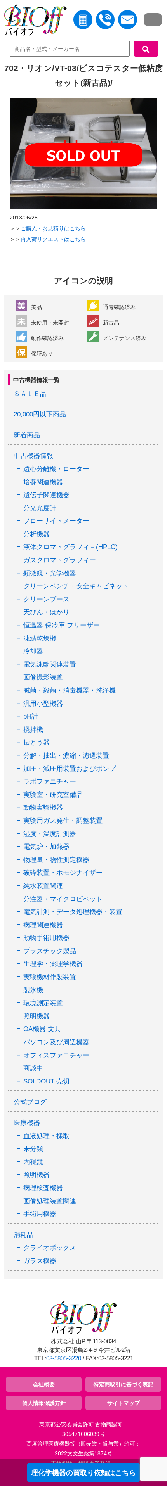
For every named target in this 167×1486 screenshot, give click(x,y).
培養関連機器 (43, 482)
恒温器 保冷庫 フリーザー (61, 625)
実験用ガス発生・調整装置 (63, 820)
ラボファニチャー (49, 781)
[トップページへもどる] (33, 21)
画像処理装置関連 (49, 1201)
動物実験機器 (43, 807)
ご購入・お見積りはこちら (53, 228)
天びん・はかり (46, 612)
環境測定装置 (43, 1003)
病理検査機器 (43, 1188)
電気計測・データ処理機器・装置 (72, 912)
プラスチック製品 (49, 951)
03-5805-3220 (63, 1358)
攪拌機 (33, 729)
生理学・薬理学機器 (53, 964)
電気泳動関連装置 (49, 664)
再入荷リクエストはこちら (53, 239)
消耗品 (23, 1235)
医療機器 (27, 1123)
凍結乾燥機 (39, 638)
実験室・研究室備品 (53, 794)
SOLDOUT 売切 (46, 1081)
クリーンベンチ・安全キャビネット (76, 586)
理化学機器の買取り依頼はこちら (83, 1473)
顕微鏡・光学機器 (49, 573)
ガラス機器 (39, 1261)
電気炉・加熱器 (46, 846)
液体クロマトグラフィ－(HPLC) (70, 547)
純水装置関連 (43, 886)
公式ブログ (30, 1102)
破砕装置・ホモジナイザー (63, 872)
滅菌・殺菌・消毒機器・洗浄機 (69, 690)
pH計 (30, 716)
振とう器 (36, 742)
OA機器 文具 (42, 1029)
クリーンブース (46, 599)
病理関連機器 (43, 925)
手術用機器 (39, 1214)
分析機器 (36, 534)
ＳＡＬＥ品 (30, 393)
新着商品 (27, 435)
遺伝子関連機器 (46, 495)
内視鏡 (33, 1162)
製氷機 (33, 990)
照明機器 (36, 1016)
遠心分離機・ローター (56, 469)
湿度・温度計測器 (49, 834)
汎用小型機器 (43, 703)
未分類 (33, 1149)
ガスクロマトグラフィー (59, 560)
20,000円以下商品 (40, 414)
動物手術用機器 (46, 938)
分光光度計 (39, 508)
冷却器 (33, 651)
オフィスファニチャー (56, 1055)
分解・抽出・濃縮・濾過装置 (66, 755)
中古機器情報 (33, 456)
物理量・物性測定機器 (56, 860)
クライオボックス (49, 1247)
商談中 (33, 1068)
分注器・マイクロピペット (63, 899)
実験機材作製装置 (49, 977)
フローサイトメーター (56, 521)
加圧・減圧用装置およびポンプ (69, 768)
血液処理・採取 (46, 1136)
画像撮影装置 (43, 677)
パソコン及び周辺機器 (56, 1042)
